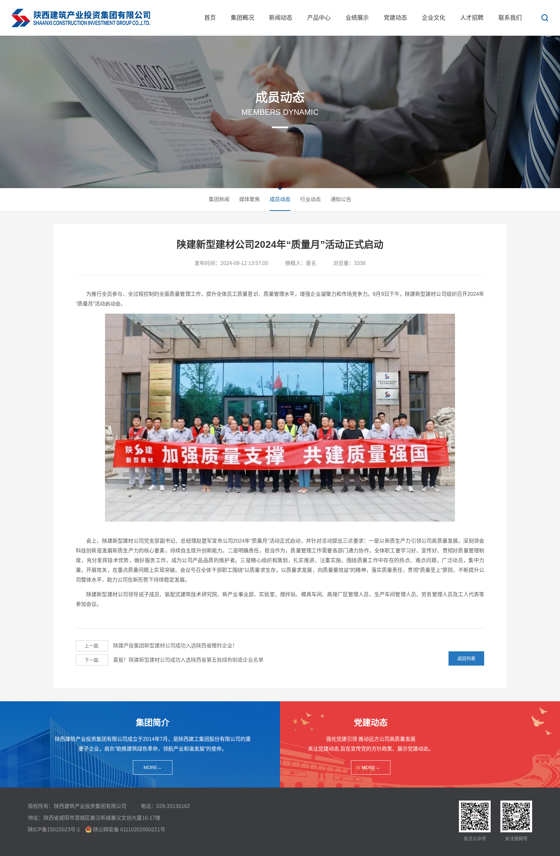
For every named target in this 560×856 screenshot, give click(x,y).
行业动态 (310, 199)
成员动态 (280, 199)
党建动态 (395, 18)
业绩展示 (357, 18)
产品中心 (319, 18)
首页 (210, 18)
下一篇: (92, 660)
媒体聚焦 (249, 199)
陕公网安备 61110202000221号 (129, 829)
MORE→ (153, 767)
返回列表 (466, 658)
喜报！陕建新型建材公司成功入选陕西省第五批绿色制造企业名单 (174, 660)
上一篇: (92, 645)
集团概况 (242, 18)
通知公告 (341, 199)
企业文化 (433, 18)
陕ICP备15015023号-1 (54, 829)
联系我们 (510, 18)
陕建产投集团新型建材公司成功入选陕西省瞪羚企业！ (161, 645)
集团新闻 (219, 199)
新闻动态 (280, 18)
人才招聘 (472, 18)
